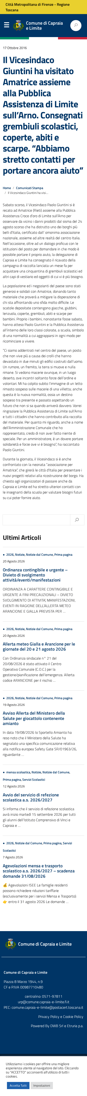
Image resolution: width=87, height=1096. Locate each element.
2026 (10, 554)
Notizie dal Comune (39, 554)
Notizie (20, 554)
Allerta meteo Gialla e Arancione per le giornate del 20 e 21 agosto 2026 (39, 646)
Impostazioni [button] (41, 1085)
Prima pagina (63, 554)
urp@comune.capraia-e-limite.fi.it (43, 1002)
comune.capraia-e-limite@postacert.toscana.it (47, 1007)
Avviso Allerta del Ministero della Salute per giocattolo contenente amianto (34, 718)
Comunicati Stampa (29, 187)
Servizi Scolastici (33, 779)
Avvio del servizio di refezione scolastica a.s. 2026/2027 (31, 797)
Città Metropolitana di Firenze (29, 4)
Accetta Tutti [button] (18, 1085)
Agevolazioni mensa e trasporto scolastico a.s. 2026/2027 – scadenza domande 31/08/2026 (39, 870)
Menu (6, 26)
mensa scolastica (18, 772)
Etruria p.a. (75, 1026)
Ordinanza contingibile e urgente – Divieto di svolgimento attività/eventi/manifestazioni (35, 574)
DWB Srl (56, 1026)
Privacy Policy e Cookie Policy (60, 1016)
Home (7, 187)
